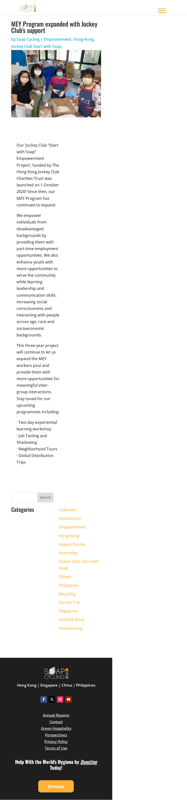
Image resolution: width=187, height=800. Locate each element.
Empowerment (57, 39)
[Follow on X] (52, 699)
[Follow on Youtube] (68, 699)
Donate (56, 786)
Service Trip (69, 602)
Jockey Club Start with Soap (36, 46)
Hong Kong (83, 39)
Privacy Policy (56, 741)
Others (65, 576)
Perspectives (56, 734)
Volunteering (71, 628)
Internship (68, 553)
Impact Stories (72, 544)
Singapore (68, 611)
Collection (68, 510)
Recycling (67, 594)
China (67, 685)
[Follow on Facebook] (43, 699)
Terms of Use (56, 748)
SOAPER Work (71, 619)
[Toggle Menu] (162, 10)
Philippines (69, 585)
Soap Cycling (28, 39)
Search (45, 497)
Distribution (70, 518)
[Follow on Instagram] (60, 699)
